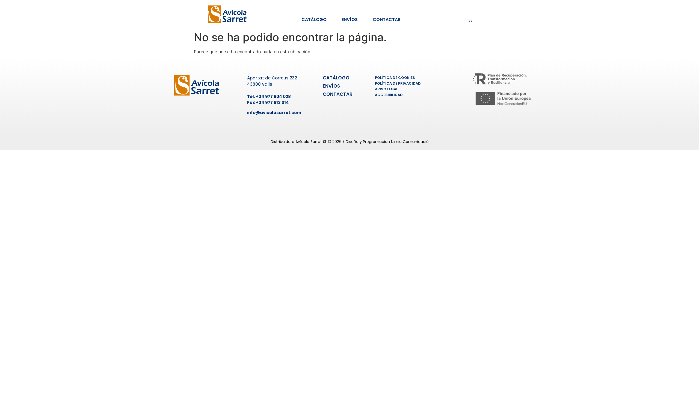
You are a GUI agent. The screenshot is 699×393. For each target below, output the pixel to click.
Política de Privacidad (398, 83)
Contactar (387, 19)
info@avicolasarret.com (274, 112)
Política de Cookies (395, 77)
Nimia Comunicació (410, 141)
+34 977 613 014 (272, 102)
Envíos (350, 19)
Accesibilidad (389, 94)
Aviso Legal (386, 89)
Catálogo (314, 19)
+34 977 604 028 (273, 96)
